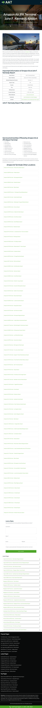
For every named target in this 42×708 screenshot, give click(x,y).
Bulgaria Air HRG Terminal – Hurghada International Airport (14, 599)
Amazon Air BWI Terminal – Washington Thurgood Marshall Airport (16, 202)
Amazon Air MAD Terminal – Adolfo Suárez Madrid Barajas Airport (16, 428)
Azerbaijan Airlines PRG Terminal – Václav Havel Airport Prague (15, 611)
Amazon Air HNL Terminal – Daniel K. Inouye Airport (13, 280)
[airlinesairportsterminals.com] (7, 2)
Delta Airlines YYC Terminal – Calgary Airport (9, 649)
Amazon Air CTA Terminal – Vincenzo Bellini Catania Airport (15, 468)
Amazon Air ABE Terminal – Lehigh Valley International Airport (15, 320)
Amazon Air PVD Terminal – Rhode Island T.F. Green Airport (15, 246)
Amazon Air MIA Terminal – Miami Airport (11, 458)
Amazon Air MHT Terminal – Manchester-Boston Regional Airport (16, 443)
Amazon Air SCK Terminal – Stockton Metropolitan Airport (15, 285)
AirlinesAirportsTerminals (8, 22)
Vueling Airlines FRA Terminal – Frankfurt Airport (10, 691)
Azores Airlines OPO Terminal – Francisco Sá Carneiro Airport (14, 629)
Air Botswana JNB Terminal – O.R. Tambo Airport (10, 667)
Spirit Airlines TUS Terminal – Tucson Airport (9, 651)
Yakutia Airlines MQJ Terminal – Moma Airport (9, 684)
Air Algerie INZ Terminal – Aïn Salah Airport (8, 660)
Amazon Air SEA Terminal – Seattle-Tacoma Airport (13, 290)
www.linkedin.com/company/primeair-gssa (30, 99)
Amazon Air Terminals (17, 22)
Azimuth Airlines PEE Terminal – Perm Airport (11, 622)
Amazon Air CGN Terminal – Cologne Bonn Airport (13, 423)
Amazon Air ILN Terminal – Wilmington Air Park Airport (14, 345)
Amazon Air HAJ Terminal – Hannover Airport (12, 271)
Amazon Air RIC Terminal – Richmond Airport (12, 261)
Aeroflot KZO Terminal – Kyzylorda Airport (8, 656)
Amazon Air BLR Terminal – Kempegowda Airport (13, 177)
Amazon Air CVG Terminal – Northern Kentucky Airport (14, 512)
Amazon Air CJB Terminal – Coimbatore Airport (12, 433)
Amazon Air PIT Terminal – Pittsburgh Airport (12, 236)
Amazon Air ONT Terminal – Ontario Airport (12, 497)
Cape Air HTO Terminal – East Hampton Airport (12, 566)
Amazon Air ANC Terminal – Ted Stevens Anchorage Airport (15, 374)
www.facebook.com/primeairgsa (30, 97)
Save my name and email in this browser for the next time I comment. (19, 546)
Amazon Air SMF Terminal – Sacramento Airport (13, 340)
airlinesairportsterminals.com (19, 703)
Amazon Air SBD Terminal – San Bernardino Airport (13, 266)
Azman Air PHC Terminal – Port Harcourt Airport (12, 625)
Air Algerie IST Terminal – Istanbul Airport (8, 663)
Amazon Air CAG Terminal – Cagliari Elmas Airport (13, 384)
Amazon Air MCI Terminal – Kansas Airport (11, 438)
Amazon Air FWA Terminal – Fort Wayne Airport (12, 241)
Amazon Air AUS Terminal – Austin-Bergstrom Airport (14, 414)
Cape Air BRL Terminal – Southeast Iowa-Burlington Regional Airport (16, 573)
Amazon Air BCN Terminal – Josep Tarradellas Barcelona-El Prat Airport (17, 448)
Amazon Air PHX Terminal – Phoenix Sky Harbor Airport (14, 167)
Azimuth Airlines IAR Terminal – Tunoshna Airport (12, 618)
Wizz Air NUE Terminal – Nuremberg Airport (9, 687)
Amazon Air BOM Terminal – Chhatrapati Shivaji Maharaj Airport (15, 192)
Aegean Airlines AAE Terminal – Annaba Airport (9, 641)
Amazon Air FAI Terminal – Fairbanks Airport (12, 226)
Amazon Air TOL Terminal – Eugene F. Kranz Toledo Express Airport (16, 354)
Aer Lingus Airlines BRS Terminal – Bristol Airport (10, 647)
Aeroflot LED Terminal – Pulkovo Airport (8, 658)
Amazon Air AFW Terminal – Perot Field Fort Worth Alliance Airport (16, 359)
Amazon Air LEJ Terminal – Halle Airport (11, 418)
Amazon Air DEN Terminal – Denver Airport (12, 207)
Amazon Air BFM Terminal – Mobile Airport (12, 172)
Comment (8, 526)
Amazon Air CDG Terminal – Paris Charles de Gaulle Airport (15, 404)
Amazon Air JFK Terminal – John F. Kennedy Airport (13, 364)
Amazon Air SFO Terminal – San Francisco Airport (13, 310)
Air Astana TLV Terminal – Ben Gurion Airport (9, 669)
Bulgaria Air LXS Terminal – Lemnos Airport (11, 592)
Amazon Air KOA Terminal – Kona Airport (11, 389)
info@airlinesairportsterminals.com (14, 699)
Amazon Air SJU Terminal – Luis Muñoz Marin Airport (13, 335)
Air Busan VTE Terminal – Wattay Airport (8, 671)
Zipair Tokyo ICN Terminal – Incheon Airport (9, 682)
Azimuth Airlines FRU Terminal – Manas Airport (11, 614)
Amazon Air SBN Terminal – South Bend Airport (12, 276)
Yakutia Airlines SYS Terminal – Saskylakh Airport (10, 678)
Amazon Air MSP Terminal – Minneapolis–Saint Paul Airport (15, 463)
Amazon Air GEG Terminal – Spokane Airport (12, 251)
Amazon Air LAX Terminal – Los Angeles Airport (12, 409)
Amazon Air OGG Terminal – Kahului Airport (12, 487)
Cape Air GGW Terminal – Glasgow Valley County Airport (14, 570)
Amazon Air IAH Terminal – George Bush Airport (13, 305)
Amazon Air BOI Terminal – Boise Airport (11, 187)
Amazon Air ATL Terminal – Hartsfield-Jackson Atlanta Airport (15, 379)
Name (7, 536)
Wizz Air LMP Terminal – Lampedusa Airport (9, 680)
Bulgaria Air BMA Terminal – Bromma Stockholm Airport (13, 607)
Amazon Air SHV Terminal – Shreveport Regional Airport (14, 315)
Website (23, 541)
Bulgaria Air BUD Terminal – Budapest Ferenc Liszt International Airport (16, 603)
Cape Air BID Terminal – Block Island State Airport (12, 577)
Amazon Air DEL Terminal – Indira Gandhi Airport (13, 197)
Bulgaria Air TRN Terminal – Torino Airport (11, 581)
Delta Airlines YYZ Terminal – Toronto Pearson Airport (11, 639)
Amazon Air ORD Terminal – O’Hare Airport (12, 502)
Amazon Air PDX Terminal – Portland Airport (12, 507)
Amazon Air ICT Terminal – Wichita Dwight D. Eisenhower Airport (16, 325)
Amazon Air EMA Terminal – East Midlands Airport (13, 221)
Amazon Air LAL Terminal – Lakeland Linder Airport (13, 399)
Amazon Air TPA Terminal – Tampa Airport (11, 369)
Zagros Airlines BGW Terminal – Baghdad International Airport (12, 676)
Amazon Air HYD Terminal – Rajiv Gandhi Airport (13, 295)
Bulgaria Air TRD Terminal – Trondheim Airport (11, 585)
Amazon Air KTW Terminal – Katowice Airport (12, 394)
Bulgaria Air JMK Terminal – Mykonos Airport (11, 596)
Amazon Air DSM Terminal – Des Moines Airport (12, 216)
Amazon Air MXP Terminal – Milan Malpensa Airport (13, 483)
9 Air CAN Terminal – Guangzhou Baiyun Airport (9, 645)
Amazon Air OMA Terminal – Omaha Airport (12, 492)
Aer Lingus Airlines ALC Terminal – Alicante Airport (10, 643)
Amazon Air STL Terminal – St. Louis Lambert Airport (13, 349)
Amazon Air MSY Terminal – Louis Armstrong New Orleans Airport (16, 473)
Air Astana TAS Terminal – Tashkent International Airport (11, 665)
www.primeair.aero (30, 94)
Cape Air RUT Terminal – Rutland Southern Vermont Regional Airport (16, 562)
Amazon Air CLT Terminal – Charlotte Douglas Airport (14, 453)
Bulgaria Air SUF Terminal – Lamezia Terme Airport (12, 588)
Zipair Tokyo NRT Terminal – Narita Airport (8, 689)
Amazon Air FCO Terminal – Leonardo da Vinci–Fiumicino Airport (16, 231)
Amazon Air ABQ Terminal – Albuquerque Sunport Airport (14, 330)
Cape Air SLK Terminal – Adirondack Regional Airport (13, 558)
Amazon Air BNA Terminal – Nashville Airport (12, 182)
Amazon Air (28, 51)
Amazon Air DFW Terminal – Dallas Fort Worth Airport (14, 211)
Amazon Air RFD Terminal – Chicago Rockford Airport (14, 256)
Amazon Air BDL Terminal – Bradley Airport (12, 478)
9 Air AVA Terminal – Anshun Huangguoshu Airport (10, 636)
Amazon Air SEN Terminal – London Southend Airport (14, 300)
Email (7, 541)
